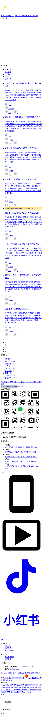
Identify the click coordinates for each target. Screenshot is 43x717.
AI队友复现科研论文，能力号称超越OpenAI (20, 452)
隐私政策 (8, 659)
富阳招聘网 (29, 690)
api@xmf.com (14, 669)
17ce (2, 685)
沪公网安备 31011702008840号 (13, 678)
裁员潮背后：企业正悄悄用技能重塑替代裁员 (21, 447)
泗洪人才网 (27, 687)
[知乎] (2, 639)
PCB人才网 (11, 690)
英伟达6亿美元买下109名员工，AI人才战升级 (21, 461)
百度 (21, 692)
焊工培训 (9, 692)
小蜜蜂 (35, 690)
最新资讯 (8, 72)
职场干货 (8, 79)
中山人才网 (19, 685)
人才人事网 (16, 692)
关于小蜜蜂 (9, 650)
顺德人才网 (35, 687)
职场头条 (8, 648)
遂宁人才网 (19, 687)
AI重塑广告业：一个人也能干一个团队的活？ (21, 457)
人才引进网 (27, 692)
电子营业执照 (33, 678)
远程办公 (12, 685)
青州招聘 (26, 685)
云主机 (6, 685)
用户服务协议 (9, 657)
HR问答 (7, 74)
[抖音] (21, 596)
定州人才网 (33, 685)
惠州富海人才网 (9, 687)
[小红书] (21, 637)
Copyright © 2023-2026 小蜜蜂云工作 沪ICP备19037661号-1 (21, 673)
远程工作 (8, 69)
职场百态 (8, 76)
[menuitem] (23, 69)
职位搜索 (8, 646)
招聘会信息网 (20, 690)
